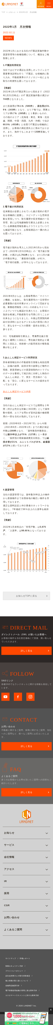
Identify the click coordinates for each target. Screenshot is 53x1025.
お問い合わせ (12, 917)
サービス (9, 845)
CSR (7, 905)
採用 (6, 893)
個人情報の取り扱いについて (16, 981)
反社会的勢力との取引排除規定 (17, 976)
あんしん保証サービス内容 (17, 391)
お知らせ (9, 832)
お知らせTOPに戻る (26, 596)
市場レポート (25, 958)
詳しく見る (26, 651)
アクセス (9, 869)
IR (5, 881)
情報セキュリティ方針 (14, 966)
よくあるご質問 (13, 929)
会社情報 (9, 857)
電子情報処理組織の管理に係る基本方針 (21, 990)
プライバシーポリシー (14, 971)
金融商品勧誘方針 (12, 986)
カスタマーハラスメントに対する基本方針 (22, 995)
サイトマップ (10, 958)
